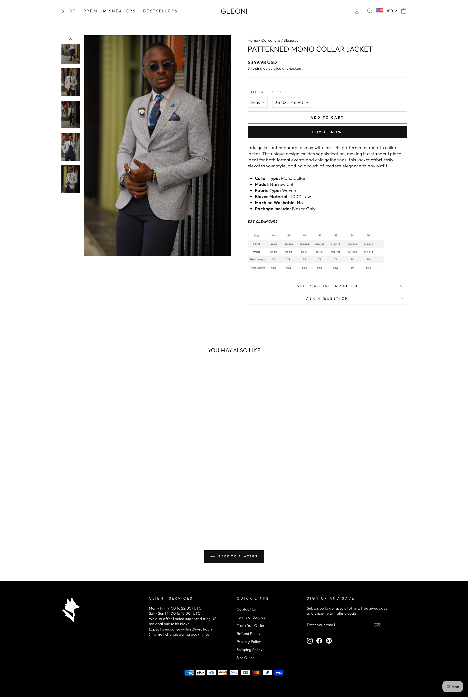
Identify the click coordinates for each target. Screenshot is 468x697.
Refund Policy (249, 633)
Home (253, 40)
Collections (270, 40)
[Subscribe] (377, 625)
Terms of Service (251, 617)
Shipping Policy (250, 649)
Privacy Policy (249, 641)
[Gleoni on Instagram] (310, 640)
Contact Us (246, 609)
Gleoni (234, 11)
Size (277, 92)
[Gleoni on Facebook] (319, 640)
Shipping (255, 68)
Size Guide (246, 657)
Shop (69, 10)
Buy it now (327, 132)
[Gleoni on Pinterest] (329, 640)
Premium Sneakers (109, 10)
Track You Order (251, 625)
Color (256, 92)
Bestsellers (160, 10)
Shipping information (327, 286)
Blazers (289, 40)
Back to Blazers (237, 556)
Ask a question (327, 298)
